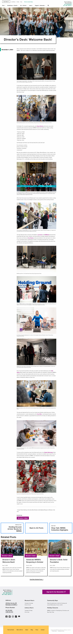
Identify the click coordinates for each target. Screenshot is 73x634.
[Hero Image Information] (70, 35)
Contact (42, 629)
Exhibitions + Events (12, 5)
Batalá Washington (48, 452)
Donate (18, 1)
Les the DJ (39, 234)
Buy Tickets (6, 1)
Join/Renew (13, 1)
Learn (30, 5)
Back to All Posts (36, 528)
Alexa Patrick (40, 126)
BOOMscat (47, 234)
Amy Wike (39, 414)
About (26, 629)
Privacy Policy (54, 630)
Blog (32, 629)
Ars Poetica (30, 238)
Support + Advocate (40, 5)
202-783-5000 (9, 610)
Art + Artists (23, 5)
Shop (21, 1)
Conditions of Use (61, 630)
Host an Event (10, 629)
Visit (3, 5)
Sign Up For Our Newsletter (55, 592)
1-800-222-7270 (9, 612)
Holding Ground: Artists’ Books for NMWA (15, 528)
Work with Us (20, 629)
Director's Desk (23, 518)
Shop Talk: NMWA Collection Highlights (59, 528)
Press (37, 629)
